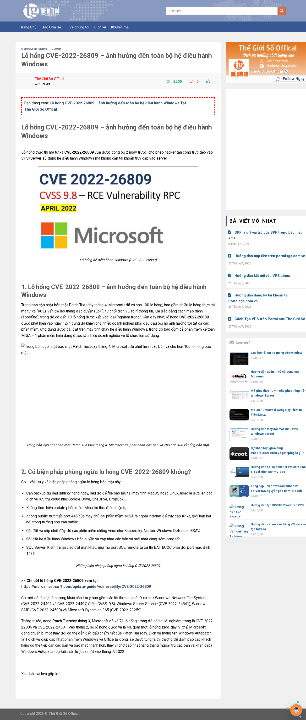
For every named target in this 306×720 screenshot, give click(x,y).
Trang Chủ (28, 27)
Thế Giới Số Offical (267, 71)
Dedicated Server (35, 49)
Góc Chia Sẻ (51, 27)
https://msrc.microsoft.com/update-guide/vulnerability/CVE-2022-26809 (86, 586)
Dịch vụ (100, 27)
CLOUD (56, 49)
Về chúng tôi (79, 27)
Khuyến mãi (120, 27)
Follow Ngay (293, 78)
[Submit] (282, 11)
